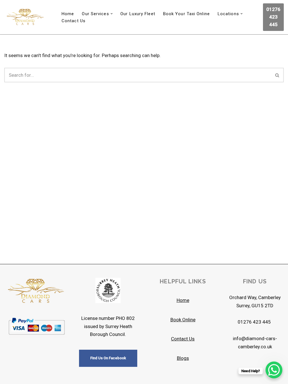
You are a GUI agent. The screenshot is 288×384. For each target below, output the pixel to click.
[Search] (277, 75)
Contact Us (74, 20)
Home (68, 13)
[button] (112, 14)
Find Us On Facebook (108, 358)
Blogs (183, 358)
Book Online (182, 319)
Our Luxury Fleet (137, 13)
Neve (9, 376)
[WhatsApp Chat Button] (274, 370)
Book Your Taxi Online (186, 13)
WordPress (56, 376)
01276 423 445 (273, 16)
